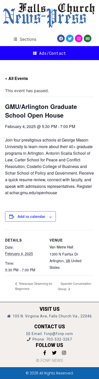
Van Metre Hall (61, 246)
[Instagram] (78, 38)
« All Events (16, 78)
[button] (24, 39)
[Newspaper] (87, 38)
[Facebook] (61, 38)
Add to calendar (31, 216)
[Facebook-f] (44, 352)
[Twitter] (70, 38)
